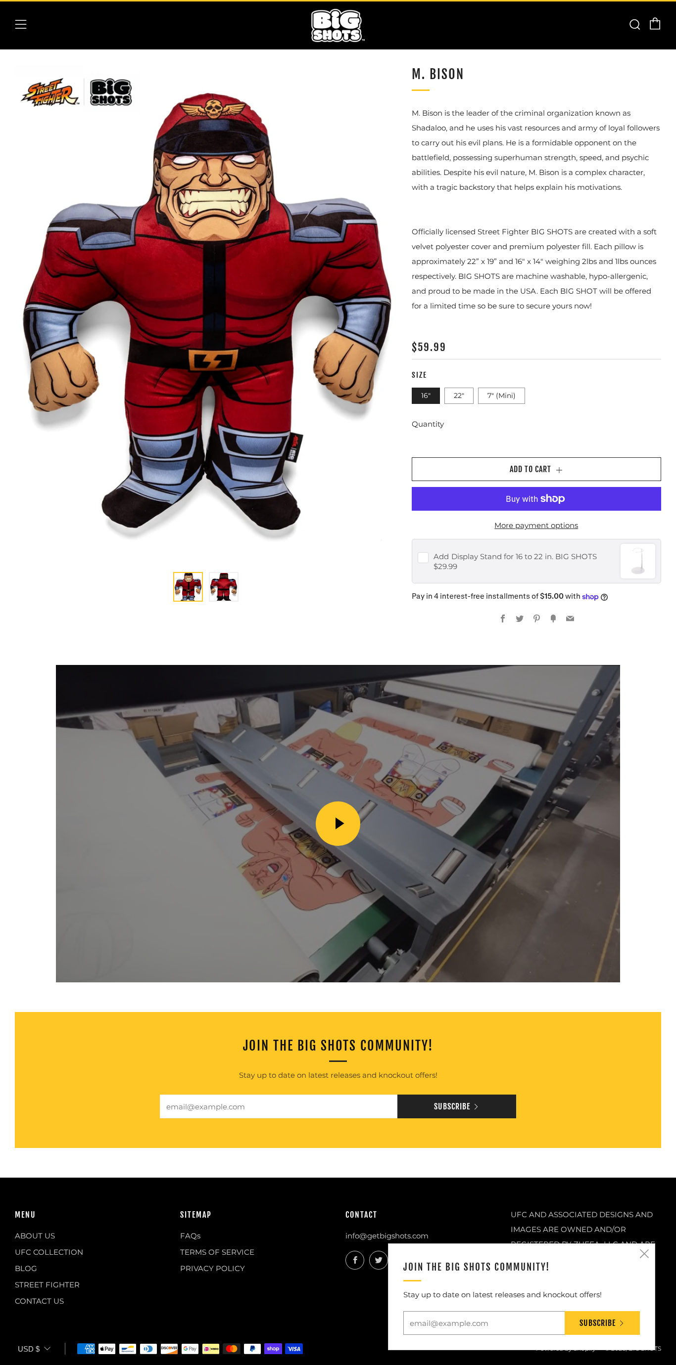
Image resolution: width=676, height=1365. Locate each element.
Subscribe (452, 1106)
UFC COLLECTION (49, 1252)
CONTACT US (39, 1301)
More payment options (536, 525)
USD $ (29, 1349)
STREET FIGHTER (47, 1284)
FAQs (190, 1235)
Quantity (428, 424)
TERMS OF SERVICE (217, 1252)
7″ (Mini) (501, 395)
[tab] (188, 587)
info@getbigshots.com (387, 1235)
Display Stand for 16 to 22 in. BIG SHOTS (515, 556)
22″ (459, 395)
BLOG (26, 1268)
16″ (426, 395)
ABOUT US (35, 1235)
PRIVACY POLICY (212, 1268)
